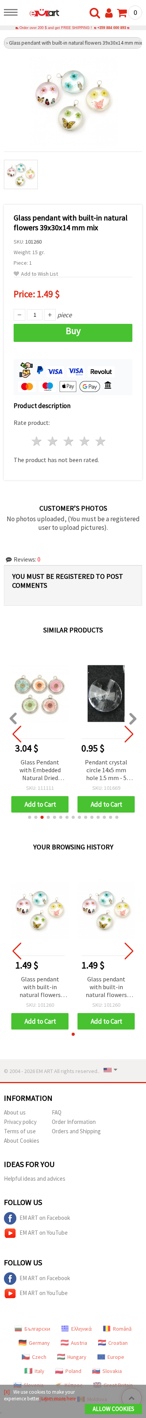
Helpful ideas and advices (34, 1178)
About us (15, 1112)
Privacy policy (20, 1121)
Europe (115, 1356)
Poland (73, 1371)
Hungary (76, 1356)
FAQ (57, 1112)
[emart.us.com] (40, 13)
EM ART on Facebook (44, 1217)
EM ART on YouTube (43, 1232)
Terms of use (20, 1131)
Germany (39, 1342)
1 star (37, 441)
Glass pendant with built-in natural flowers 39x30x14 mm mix (39, 987)
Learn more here (58, 1398)
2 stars (53, 441)
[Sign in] (110, 13)
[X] (7, 1392)
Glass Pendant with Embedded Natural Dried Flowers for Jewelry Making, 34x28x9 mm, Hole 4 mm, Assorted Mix (40, 770)
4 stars (85, 441)
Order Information (74, 1121)
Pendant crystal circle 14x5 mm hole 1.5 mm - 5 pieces (106, 770)
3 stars (69, 441)
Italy (39, 1371)
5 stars (101, 441)
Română (122, 1328)
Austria (79, 1342)
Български (37, 1328)
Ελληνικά (81, 1328)
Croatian (118, 1342)
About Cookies (21, 1140)
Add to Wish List (39, 274)
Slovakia (112, 1371)
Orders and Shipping (76, 1131)
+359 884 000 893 (111, 28)
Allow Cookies (113, 1409)
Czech (39, 1356)
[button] (29, 817)
